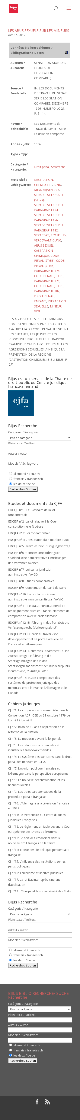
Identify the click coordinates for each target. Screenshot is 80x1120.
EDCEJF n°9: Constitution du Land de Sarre (37, 588)
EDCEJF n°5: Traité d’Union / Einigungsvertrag (39, 546)
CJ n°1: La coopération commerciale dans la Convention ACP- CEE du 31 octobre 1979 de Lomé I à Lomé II (39, 715)
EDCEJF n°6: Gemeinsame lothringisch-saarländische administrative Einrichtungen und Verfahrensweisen (37, 558)
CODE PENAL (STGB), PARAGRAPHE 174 (49, 265)
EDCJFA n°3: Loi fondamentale (29, 533)
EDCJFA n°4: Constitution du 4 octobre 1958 (38, 540)
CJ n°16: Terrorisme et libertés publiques (35, 873)
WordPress (40, 1114)
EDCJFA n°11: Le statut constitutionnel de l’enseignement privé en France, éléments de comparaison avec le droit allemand (39, 611)
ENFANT (40, 301)
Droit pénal (41, 167)
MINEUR (56, 306)
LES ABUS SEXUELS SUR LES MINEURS (38, 30)
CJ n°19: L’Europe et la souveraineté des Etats (39, 891)
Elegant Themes (37, 1109)
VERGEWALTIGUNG (47, 240)
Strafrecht (58, 167)
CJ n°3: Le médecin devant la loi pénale (34, 739)
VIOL (37, 311)
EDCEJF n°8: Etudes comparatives (31, 581)
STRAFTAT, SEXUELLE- (50, 235)
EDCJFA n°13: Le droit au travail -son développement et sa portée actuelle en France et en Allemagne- (35, 639)
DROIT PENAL (44, 296)
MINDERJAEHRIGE (46, 190)
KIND (57, 185)
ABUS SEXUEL (44, 245)
